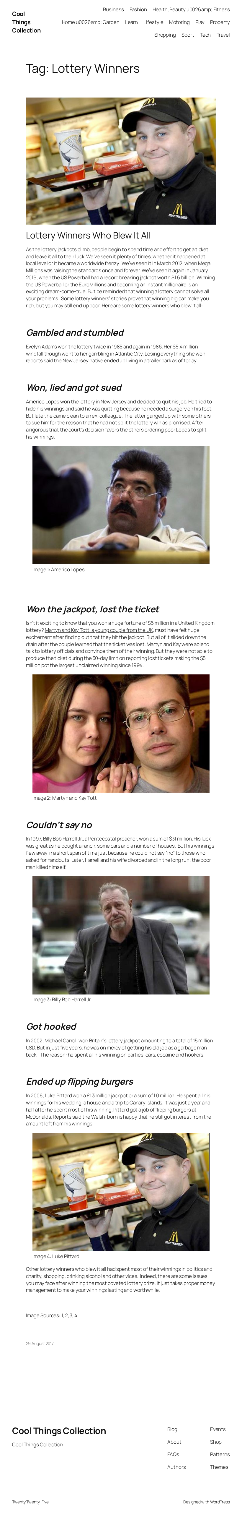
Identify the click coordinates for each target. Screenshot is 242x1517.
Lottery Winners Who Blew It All (88, 235)
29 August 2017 (40, 1343)
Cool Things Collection (26, 22)
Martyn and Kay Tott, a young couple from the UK (99, 630)
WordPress (220, 1502)
